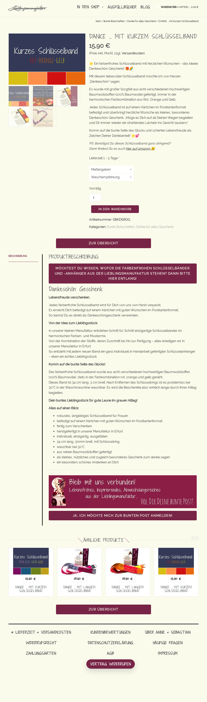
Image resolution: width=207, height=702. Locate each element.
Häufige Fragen (168, 642)
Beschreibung (17, 256)
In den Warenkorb (114, 209)
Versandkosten (133, 53)
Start (98, 21)
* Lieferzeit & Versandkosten (41, 632)
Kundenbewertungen (111, 632)
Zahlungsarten (41, 653)
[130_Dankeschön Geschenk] (67, 96)
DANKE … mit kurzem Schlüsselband (30, 589)
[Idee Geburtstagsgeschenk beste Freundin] (43, 96)
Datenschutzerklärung (111, 642)
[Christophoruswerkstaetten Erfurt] (43, 116)
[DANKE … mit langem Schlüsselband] (79, 561)
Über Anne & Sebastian (167, 632)
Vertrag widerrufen (110, 664)
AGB (110, 653)
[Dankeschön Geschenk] (19, 96)
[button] (180, 7)
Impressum (168, 653)
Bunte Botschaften (114, 21)
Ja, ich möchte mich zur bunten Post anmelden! (123, 516)
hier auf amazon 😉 (140, 149)
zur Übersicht (103, 243)
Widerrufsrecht (41, 642)
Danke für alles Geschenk (141, 21)
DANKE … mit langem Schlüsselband (79, 589)
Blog (145, 7)
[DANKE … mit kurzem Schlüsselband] (31, 561)
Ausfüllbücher (122, 7)
